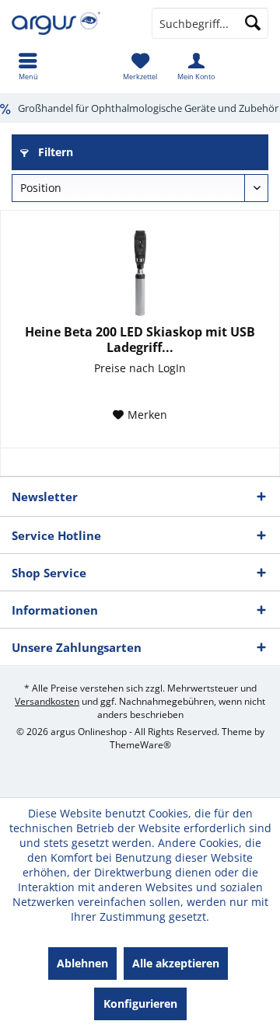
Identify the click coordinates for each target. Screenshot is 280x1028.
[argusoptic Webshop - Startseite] (70, 23)
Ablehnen (82, 963)
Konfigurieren (140, 1003)
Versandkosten (47, 701)
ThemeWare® (140, 744)
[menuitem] (28, 66)
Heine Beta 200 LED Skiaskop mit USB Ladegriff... (140, 339)
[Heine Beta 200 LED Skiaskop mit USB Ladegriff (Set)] (140, 273)
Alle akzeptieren (175, 963)
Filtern (54, 152)
